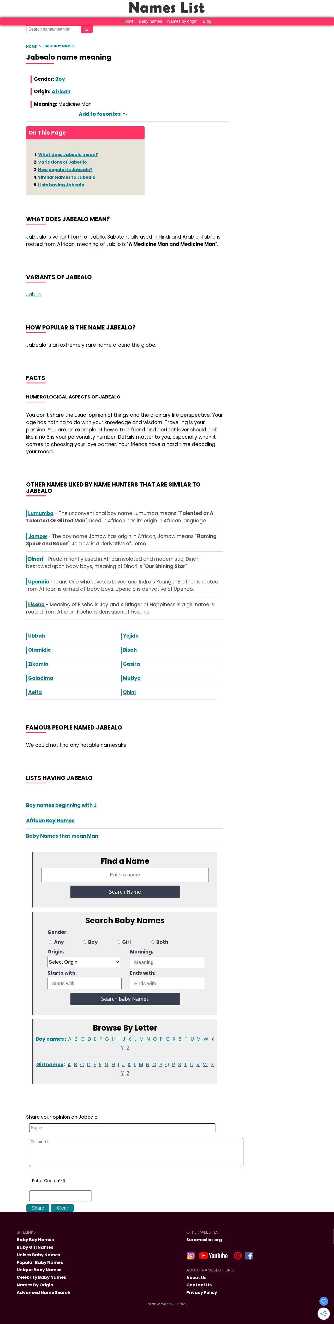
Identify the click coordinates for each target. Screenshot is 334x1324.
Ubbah (36, 635)
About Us (196, 1278)
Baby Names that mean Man (62, 836)
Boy (60, 79)
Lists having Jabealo (61, 185)
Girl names (49, 1064)
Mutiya (132, 678)
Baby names (150, 21)
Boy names (50, 1039)
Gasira (131, 664)
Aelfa (35, 692)
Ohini (129, 692)
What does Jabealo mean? (68, 155)
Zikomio (38, 664)
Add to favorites (100, 114)
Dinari (35, 559)
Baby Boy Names (59, 46)
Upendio (38, 581)
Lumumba (40, 513)
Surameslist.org (204, 1240)
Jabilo (33, 294)
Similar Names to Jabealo (67, 177)
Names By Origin (35, 1285)
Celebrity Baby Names (41, 1277)
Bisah (130, 650)
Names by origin (182, 21)
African (61, 91)
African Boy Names (50, 820)
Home (128, 21)
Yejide (131, 635)
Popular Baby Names (40, 1262)
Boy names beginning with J (61, 805)
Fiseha (36, 604)
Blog (207, 21)
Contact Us (199, 1285)
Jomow (37, 536)
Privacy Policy (201, 1293)
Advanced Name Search (43, 1293)
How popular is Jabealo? (65, 170)
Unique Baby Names (39, 1270)
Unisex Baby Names (38, 1255)
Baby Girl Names (35, 1247)
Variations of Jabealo (62, 162)
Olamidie (39, 650)
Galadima (40, 678)
